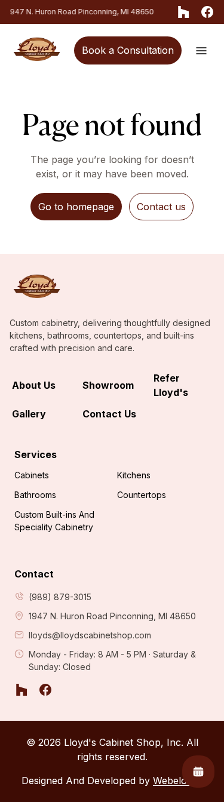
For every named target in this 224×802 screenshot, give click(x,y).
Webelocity (177, 780)
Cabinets (31, 475)
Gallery (29, 414)
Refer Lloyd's (171, 385)
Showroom (108, 385)
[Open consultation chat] (198, 771)
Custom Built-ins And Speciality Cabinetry (54, 520)
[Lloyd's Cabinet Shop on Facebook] (207, 12)
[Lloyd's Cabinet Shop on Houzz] (183, 12)
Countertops (141, 495)
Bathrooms (35, 495)
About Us (34, 385)
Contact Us (109, 414)
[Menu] (201, 51)
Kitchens (134, 475)
